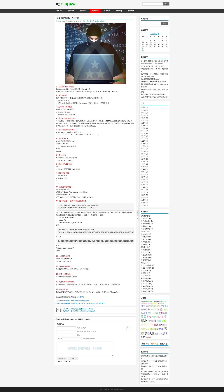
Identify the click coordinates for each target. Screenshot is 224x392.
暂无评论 (102, 21)
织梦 (160, 325)
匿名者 (143, 313)
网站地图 (121, 389)
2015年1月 (144, 156)
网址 (78, 335)
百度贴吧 (98, 303)
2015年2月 (144, 154)
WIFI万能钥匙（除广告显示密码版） (153, 66)
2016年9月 (144, 120)
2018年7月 (144, 113)
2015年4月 (144, 149)
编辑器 (164, 325)
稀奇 (142, 379)
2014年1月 (144, 187)
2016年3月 (144, 126)
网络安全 (83, 11)
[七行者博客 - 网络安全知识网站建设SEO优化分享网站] (65, 5)
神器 (156, 324)
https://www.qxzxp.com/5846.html (77, 301)
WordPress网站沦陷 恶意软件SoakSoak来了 (78, 309)
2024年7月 (144, 108)
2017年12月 (145, 118)
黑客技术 (89, 21)
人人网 (86, 303)
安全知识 (146, 252)
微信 (62, 303)
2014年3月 (144, 182)
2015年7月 (144, 141)
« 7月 (142, 51)
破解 (164, 321)
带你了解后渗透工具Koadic (150, 79)
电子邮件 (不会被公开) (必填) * (87, 331)
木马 (149, 316)
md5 (149, 303)
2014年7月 (144, 172)
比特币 (154, 317)
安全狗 (148, 313)
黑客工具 (146, 289)
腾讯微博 (67, 303)
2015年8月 (144, 138)
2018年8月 (144, 110)
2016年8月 (144, 123)
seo (162, 303)
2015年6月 (144, 143)
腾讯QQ (119, 11)
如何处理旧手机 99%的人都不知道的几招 (154, 97)
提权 (156, 313)
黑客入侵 (149, 333)
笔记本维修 (146, 229)
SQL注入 (164, 306)
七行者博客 (80, 297)
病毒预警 (146, 260)
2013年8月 (144, 200)
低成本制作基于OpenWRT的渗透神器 (153, 82)
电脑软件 (146, 226)
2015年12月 (145, 128)
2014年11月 (145, 161)
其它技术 (146, 218)
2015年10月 (145, 133)
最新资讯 (146, 255)
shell (153, 305)
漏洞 (144, 320)
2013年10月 (145, 195)
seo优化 (145, 234)
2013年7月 (144, 203)
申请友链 (131, 11)
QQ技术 (145, 273)
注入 (159, 317)
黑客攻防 (95, 11)
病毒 (159, 321)
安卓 (152, 313)
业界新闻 (146, 281)
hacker (164, 301)
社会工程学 (147, 324)
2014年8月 (144, 169)
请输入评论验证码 (88, 338)
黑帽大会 (149, 337)
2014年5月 (144, 177)
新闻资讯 (146, 237)
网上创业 (146, 239)
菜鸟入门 (146, 286)
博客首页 (59, 11)
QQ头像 (145, 270)
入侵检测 (146, 250)
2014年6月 (144, 174)
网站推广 (146, 244)
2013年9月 (144, 197)
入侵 (159, 309)
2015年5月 (144, 146)
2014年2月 (144, 185)
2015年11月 (145, 131)
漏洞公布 (146, 257)
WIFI (143, 309)
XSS (148, 309)
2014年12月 (145, 159)
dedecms (148, 301)
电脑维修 (107, 11)
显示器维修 (146, 224)
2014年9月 (144, 167)
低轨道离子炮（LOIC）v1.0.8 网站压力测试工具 (79, 311)
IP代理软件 (144, 303)
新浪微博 (74, 303)
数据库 (162, 313)
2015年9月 (144, 136)
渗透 (163, 316)
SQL (158, 306)
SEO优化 (145, 306)
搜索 (166, 4)
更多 (103, 303)
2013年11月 (145, 192)
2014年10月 (145, 164)
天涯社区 (92, 303)
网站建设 (146, 242)
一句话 (153, 310)
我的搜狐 (80, 303)
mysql (153, 303)
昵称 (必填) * (81, 328)
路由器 (160, 329)
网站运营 (71, 11)
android (143, 301)
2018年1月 (144, 115)
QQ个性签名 (147, 265)
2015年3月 (144, 151)
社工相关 (146, 284)
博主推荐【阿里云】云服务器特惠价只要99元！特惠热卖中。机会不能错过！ (154, 374)
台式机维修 (146, 221)
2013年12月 (145, 190)
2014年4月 (144, 179)
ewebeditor (156, 301)
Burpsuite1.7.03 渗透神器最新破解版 (153, 94)
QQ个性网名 (147, 268)
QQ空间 (57, 303)
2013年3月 (144, 205)
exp (160, 301)
